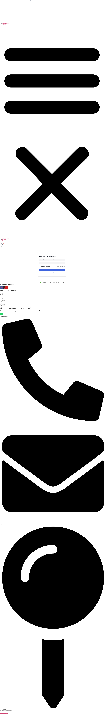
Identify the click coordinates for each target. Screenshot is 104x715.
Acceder (52, 270)
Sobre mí (4, 24)
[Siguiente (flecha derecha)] (3, 714)
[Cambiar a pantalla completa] (3, 713)
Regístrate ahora (56, 272)
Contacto (4, 25)
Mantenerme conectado (45, 266)
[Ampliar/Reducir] (1, 713)
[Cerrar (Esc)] (7, 713)
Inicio (3, 22)
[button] (52, 131)
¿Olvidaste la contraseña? (60, 266)
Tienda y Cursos (5, 23)
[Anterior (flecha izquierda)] (1, 714)
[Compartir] (5, 713)
